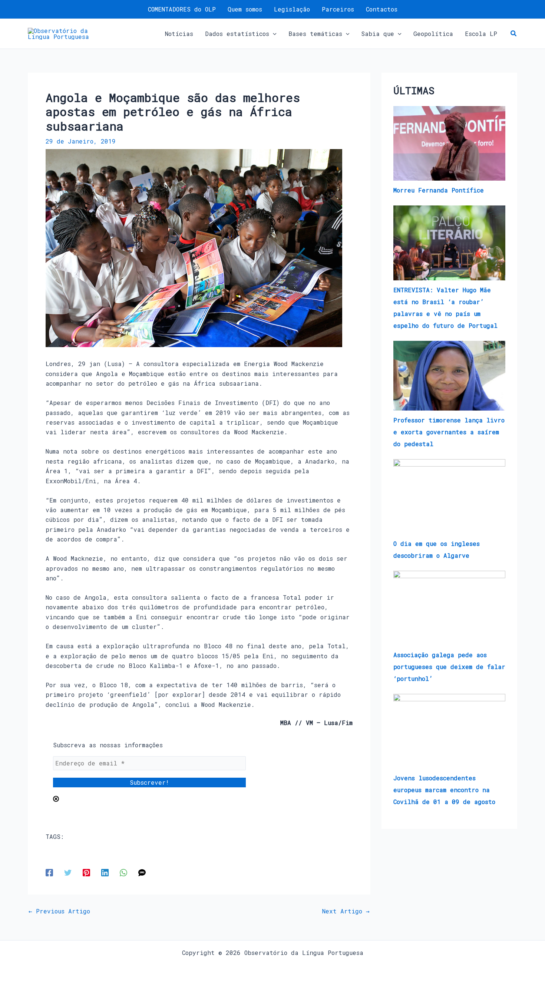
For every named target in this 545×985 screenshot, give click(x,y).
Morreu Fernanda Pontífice (438, 190)
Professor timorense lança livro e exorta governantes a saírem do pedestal (449, 432)
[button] (273, 34)
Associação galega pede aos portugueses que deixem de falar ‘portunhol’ (449, 666)
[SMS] (142, 872)
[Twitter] (68, 872)
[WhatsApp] (123, 872)
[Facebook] (49, 872)
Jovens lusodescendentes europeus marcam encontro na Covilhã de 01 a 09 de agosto (444, 790)
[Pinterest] (86, 872)
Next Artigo (346, 911)
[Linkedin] (105, 872)
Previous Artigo (59, 911)
